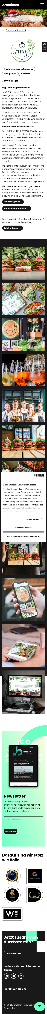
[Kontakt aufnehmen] (39, 1006)
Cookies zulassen (23, 528)
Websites (25, 73)
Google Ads (10, 73)
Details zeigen (32, 519)
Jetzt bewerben (13, 953)
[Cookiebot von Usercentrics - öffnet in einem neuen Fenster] (33, 475)
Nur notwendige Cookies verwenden (23, 536)
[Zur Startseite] (10, 4)
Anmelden (10, 831)
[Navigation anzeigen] (42, 4)
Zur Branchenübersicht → (17, 208)
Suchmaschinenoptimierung (18, 69)
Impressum (29, 1004)
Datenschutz (10, 1008)
